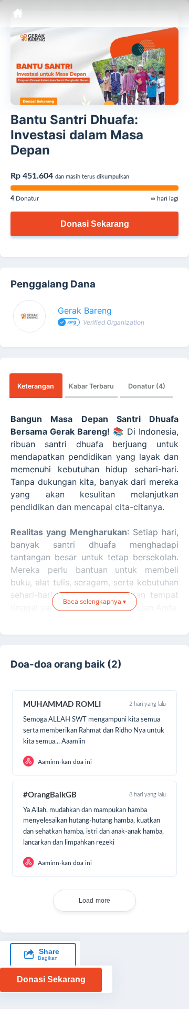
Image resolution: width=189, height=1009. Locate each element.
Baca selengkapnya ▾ (94, 601)
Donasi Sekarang (94, 223)
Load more (95, 900)
